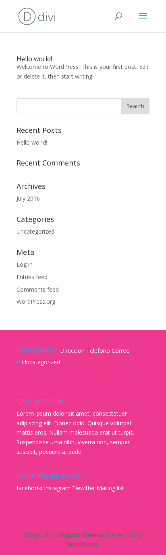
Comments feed (38, 289)
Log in (25, 264)
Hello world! (34, 58)
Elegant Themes (81, 534)
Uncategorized (35, 231)
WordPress (83, 544)
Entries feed (32, 277)
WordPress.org (36, 301)
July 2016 (28, 198)
